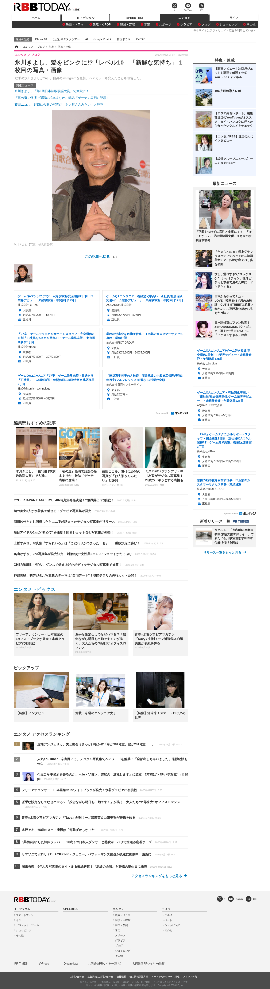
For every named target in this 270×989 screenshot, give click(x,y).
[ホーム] (16, 46)
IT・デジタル (85, 17)
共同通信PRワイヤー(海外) (148, 963)
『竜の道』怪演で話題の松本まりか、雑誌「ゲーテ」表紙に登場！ (62, 97)
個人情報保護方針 (139, 976)
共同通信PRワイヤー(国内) (104, 963)
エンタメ (184, 17)
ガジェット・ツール (27, 925)
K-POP (140, 39)
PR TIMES (21, 963)
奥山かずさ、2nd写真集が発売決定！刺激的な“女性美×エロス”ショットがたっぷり (85, 554)
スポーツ (165, 24)
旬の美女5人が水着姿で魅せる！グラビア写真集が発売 (64, 511)
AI (86, 39)
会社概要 (121, 976)
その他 (251, 24)
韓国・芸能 (127, 24)
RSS (254, 899)
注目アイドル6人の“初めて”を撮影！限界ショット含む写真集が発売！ (75, 532)
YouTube (239, 899)
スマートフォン (25, 915)
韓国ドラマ (124, 39)
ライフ (234, 17)
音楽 (147, 24)
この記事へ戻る (101, 256)
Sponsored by (163, 413)
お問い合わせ (77, 976)
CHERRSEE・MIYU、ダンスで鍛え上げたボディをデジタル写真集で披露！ (79, 564)
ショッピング (228, 24)
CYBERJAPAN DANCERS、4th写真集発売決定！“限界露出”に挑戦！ (75, 500)
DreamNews (71, 963)
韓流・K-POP (102, 24)
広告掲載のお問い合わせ (100, 976)
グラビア (186, 24)
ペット (168, 920)
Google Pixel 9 (102, 39)
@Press (44, 963)
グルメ (168, 915)
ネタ (18, 920)
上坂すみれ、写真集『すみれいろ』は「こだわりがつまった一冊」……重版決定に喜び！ (88, 543)
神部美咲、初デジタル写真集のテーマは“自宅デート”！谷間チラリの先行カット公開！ (87, 575)
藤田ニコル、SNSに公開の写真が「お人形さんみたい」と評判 (59, 104)
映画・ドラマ (75, 24)
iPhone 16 (41, 39)
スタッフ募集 (190, 976)
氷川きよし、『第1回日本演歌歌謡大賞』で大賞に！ (52, 91)
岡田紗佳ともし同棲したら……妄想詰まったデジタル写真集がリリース (75, 521)
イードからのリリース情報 (166, 976)
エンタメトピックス (34, 589)
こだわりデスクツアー (66, 39)
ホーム (36, 17)
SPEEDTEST (135, 17)
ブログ (205, 24)
